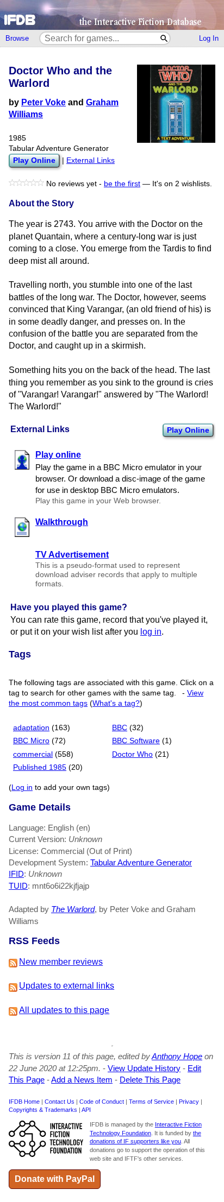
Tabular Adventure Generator (141, 862)
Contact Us (59, 1101)
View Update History (144, 1068)
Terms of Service (151, 1101)
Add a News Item (82, 1079)
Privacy (189, 1101)
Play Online (188, 430)
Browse (17, 38)
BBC (119, 728)
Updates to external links (66, 985)
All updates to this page (64, 1010)
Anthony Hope (177, 1056)
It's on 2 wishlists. (182, 184)
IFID (16, 873)
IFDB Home (24, 1101)
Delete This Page (150, 1079)
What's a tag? (116, 703)
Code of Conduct (101, 1101)
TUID (18, 885)
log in (150, 631)
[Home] (112, 15)
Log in (22, 787)
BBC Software (136, 741)
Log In (209, 38)
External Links (90, 160)
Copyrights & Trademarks (43, 1109)
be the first (122, 184)
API (86, 1109)
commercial (33, 754)
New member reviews (61, 961)
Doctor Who (132, 754)
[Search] (164, 38)
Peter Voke (43, 102)
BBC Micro (31, 741)
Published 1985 (39, 767)
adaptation (31, 728)
